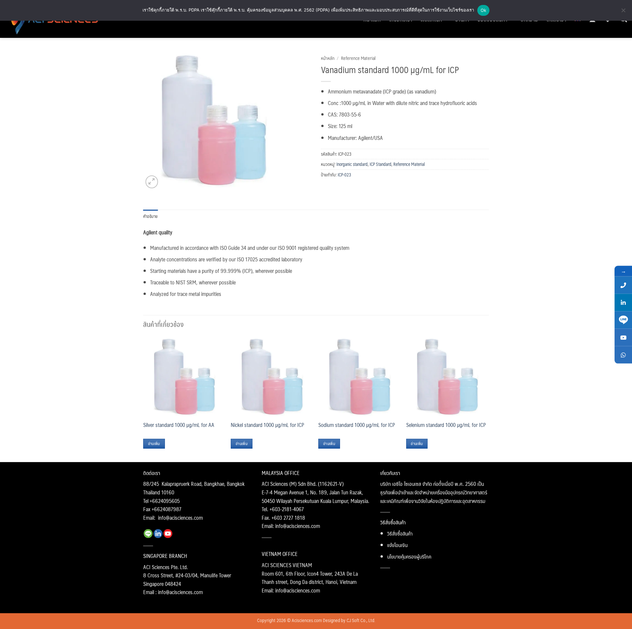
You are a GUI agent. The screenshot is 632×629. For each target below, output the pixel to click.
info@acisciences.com (180, 517)
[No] (623, 12)
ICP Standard (380, 164)
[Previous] (143, 398)
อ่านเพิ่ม (154, 443)
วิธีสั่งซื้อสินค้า (399, 533)
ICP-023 (344, 174)
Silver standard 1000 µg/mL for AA (178, 425)
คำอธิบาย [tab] (150, 216)
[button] (151, 181)
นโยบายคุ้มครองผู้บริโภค (409, 556)
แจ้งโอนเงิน (397, 544)
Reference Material (358, 58)
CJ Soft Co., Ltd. (361, 620)
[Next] (487, 398)
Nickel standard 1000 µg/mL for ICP (267, 425)
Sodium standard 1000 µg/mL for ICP (356, 425)
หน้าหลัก (327, 58)
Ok (484, 10)
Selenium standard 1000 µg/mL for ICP (446, 425)
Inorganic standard (352, 164)
